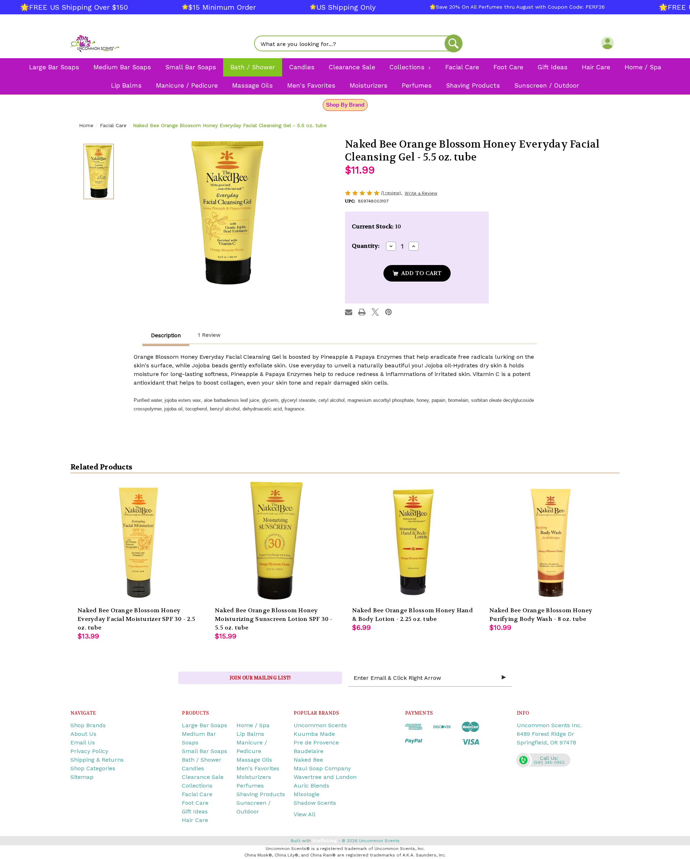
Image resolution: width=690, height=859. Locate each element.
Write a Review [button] (421, 193)
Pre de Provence (316, 742)
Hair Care (195, 820)
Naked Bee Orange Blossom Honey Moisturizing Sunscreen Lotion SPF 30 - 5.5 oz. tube (273, 619)
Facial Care (197, 794)
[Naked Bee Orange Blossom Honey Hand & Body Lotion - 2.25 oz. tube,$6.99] (413, 541)
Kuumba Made (314, 733)
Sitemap (81, 777)
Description (166, 335)
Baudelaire (308, 751)
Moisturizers (253, 777)
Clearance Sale (203, 777)
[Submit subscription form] (504, 677)
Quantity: (366, 246)
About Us (83, 733)
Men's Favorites (257, 768)
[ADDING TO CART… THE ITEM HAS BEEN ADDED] (417, 273)
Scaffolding (324, 840)
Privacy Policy (89, 751)
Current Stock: (376, 226)
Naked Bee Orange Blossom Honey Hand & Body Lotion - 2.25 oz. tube (412, 615)
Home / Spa (253, 725)
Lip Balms (250, 733)
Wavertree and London (325, 777)
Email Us (82, 742)
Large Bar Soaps (204, 725)
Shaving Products (260, 794)
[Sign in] (607, 43)
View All (305, 814)
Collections (197, 785)
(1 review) (391, 192)
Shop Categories (92, 768)
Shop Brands (88, 725)
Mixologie (306, 794)
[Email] (348, 312)
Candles (193, 768)
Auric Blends (311, 785)
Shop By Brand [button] (345, 105)
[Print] (361, 312)
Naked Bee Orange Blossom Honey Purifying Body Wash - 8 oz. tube (541, 615)
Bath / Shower (201, 759)
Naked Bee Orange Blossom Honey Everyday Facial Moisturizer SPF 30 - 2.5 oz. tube (136, 619)
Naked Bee (308, 759)
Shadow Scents (315, 802)
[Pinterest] (388, 312)
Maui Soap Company (322, 768)
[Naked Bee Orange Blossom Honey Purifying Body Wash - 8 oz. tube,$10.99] (550, 541)
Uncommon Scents (320, 725)
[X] (375, 312)
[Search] (454, 43)
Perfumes (250, 785)
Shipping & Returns (97, 759)
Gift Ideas (195, 811)
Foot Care (195, 802)
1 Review (209, 335)
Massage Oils (254, 759)
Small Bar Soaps (204, 751)
